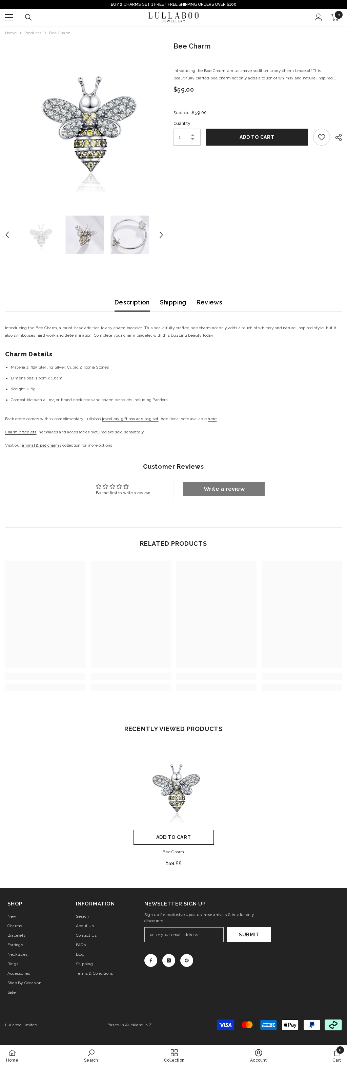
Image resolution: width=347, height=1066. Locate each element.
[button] (7, 235)
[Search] (28, 17)
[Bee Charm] (174, 786)
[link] (45, 676)
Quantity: (182, 123)
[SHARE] (336, 137)
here (212, 418)
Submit (249, 934)
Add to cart (257, 137)
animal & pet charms (41, 445)
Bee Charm (173, 851)
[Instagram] (168, 960)
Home (11, 33)
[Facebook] (150, 960)
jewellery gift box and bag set (130, 418)
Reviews (210, 302)
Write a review (224, 489)
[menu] (9, 17)
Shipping (173, 302)
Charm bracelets (21, 432)
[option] (84, 120)
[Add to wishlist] (321, 137)
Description (132, 302)
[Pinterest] (186, 960)
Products (32, 33)
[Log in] (318, 17)
